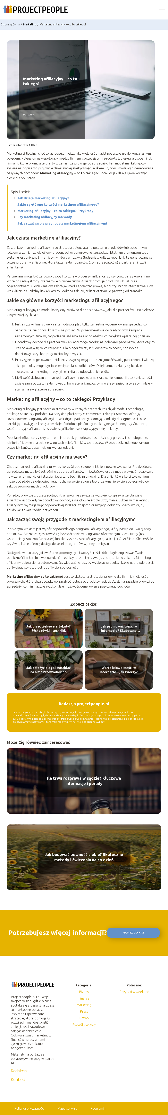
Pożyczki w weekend (134, 992)
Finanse (84, 998)
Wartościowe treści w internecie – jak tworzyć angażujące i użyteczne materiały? (119, 670)
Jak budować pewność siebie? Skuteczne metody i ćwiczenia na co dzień (84, 857)
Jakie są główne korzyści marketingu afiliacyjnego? (58, 204)
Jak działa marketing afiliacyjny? (43, 198)
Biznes (84, 992)
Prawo (84, 1018)
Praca (84, 1011)
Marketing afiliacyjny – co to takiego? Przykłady (55, 211)
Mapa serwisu (67, 1108)
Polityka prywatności (29, 1108)
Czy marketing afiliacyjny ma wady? (45, 217)
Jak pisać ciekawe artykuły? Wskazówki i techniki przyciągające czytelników (48, 629)
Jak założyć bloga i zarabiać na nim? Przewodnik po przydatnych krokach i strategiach (48, 670)
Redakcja (19, 1070)
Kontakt (18, 1079)
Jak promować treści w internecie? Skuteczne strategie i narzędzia (119, 629)
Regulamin (98, 1108)
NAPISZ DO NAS (133, 932)
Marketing (30, 24)
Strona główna (10, 24)
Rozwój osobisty (84, 1024)
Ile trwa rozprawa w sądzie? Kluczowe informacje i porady (84, 781)
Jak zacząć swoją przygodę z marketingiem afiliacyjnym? (62, 223)
